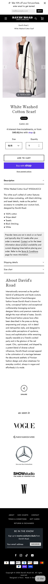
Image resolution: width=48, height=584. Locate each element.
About (11, 515)
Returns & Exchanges (24, 523)
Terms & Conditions (30, 251)
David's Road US (27, 573)
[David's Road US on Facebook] (15, 555)
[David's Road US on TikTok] (26, 555)
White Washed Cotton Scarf (24, 28)
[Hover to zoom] (24, 66)
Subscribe (35, 544)
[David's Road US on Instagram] (21, 555)
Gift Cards (35, 519)
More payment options (24, 171)
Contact (24, 241)
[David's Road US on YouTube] (32, 555)
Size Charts (23, 515)
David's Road (23, 25)
